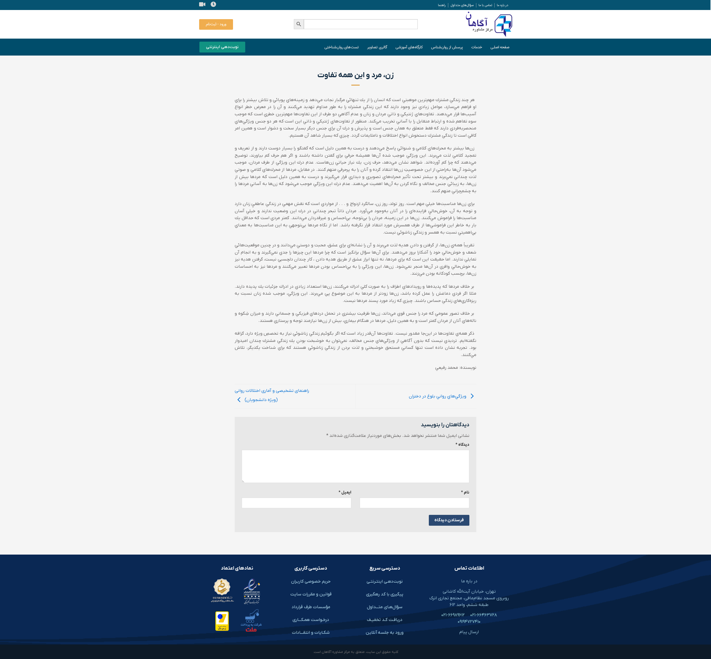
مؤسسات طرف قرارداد (311, 607)
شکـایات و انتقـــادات (311, 632)
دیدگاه (462, 444)
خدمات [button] (476, 47)
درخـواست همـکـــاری (310, 620)
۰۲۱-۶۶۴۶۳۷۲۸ (483, 615)
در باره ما (469, 581)
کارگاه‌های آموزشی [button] (409, 47)
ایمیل (345, 492)
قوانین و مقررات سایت (311, 594)
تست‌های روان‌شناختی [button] (341, 47)
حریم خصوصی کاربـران (311, 581)
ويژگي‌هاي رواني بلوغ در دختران (438, 396)
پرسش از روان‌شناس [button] (447, 47)
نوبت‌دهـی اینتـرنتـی (385, 581)
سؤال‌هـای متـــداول (384, 607)
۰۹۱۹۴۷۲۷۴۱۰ (469, 622)
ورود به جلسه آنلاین (385, 632)
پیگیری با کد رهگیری (384, 594)
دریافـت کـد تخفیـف (384, 620)
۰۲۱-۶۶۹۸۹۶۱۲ (453, 615)
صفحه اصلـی (499, 47)
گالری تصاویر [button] (377, 47)
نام (465, 492)
